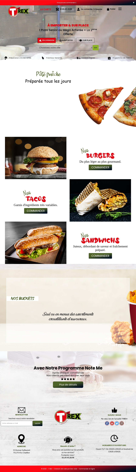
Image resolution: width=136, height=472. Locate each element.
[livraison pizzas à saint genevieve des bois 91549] (18, 8)
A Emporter (67, 40)
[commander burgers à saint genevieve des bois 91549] (35, 158)
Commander (100, 167)
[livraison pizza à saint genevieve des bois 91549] (68, 417)
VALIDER (37, 423)
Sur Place (87, 40)
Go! (95, 48)
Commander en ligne (87, 469)
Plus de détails (68, 384)
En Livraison (48, 40)
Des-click (73, 469)
